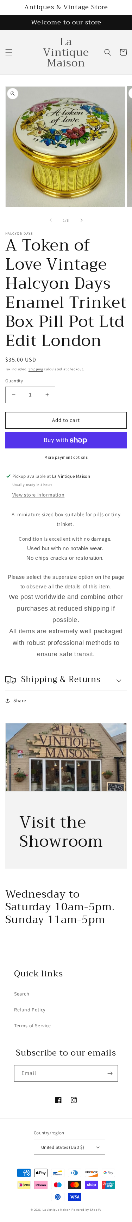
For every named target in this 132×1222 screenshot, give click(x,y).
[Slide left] (50, 220)
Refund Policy (29, 1009)
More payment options (66, 457)
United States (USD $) (62, 1147)
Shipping (36, 369)
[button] (9, 52)
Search (22, 994)
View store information (38, 495)
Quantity (14, 381)
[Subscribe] (110, 1073)
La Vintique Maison (57, 1209)
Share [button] (19, 700)
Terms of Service (32, 1025)
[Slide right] (81, 220)
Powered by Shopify (86, 1209)
